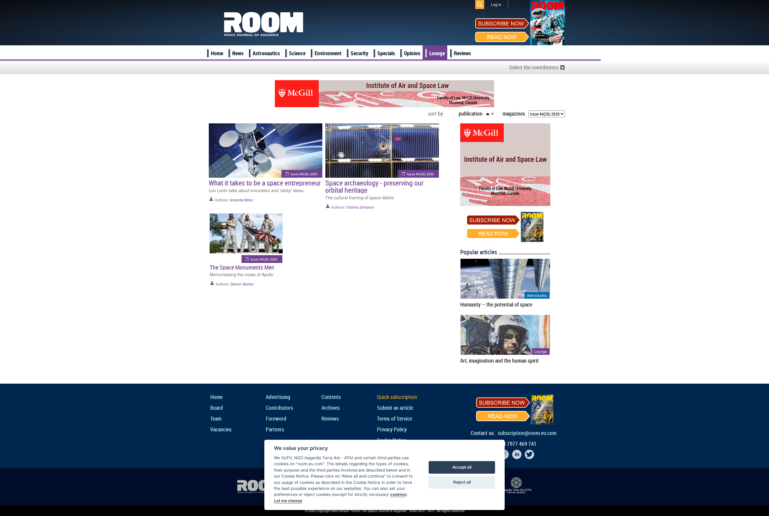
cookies (398, 494)
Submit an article (395, 407)
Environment (328, 53)
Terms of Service (394, 418)
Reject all (462, 482)
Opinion (412, 53)
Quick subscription (397, 396)
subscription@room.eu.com (527, 432)
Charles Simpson (360, 207)
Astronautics (266, 53)
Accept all (461, 467)
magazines (514, 113)
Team (215, 418)
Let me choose (288, 500)
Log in (496, 4)
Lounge (437, 53)
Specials (386, 53)
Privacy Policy (392, 429)
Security (359, 53)
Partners (275, 429)
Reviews (462, 53)
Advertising (278, 396)
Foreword (276, 418)
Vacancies (221, 429)
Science (297, 53)
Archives (330, 407)
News (238, 53)
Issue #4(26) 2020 (303, 173)
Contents (331, 396)
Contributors (279, 407)
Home (217, 53)
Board (216, 407)
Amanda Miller (241, 199)
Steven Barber (242, 283)
